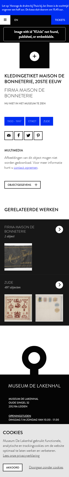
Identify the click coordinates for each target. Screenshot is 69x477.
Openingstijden (20, 416)
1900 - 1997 (14, 121)
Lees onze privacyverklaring (21, 455)
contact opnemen (26, 167)
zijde (47, 121)
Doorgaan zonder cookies (46, 467)
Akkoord (12, 467)
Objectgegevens (20, 185)
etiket (32, 121)
